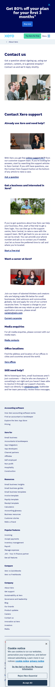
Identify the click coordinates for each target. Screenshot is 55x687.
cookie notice (22, 661)
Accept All (27, 682)
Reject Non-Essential (27, 675)
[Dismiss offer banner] (49, 5)
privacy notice (37, 661)
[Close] (46, 644)
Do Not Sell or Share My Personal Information (27, 667)
